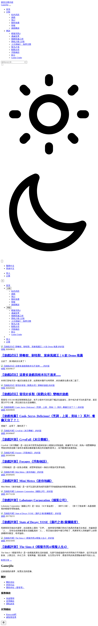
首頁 (8, 9)
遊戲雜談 (15, 28)
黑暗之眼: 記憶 (17, 41)
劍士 (13, 55)
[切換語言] (2, 261)
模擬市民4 (15, 33)
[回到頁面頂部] (3, 623)
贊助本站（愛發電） (15, 587)
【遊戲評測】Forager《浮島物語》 (24, 461)
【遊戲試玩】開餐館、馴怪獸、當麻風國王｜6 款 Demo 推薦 (42, 355)
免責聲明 (10, 598)
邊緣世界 (15, 36)
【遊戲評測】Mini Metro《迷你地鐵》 (27, 481)
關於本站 (10, 582)
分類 (8, 12)
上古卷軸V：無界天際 (21, 44)
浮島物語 (15, 52)
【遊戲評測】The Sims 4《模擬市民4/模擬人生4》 (34, 546)
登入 (8, 273)
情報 (13, 25)
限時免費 (15, 23)
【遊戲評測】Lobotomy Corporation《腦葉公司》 (34, 500)
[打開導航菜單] (10, 5)
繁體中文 (10, 266)
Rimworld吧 (11, 614)
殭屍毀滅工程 (17, 39)
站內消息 (15, 15)
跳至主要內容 (7, 2)
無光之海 (15, 47)
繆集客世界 (11, 617)
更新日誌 (10, 585)
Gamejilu (4, 5)
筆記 (13, 20)
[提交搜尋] (26, 62)
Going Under (16, 58)
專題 (8, 31)
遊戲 (13, 17)
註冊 (8, 276)
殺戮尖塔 (15, 50)
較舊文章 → (6, 560)
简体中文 (10, 268)
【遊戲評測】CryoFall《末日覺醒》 (25, 439)
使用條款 (10, 601)
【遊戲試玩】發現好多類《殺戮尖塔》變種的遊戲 (34, 394)
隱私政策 (10, 604)
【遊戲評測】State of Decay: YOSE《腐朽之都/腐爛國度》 (40, 522)
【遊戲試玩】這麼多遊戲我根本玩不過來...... (31, 374)
